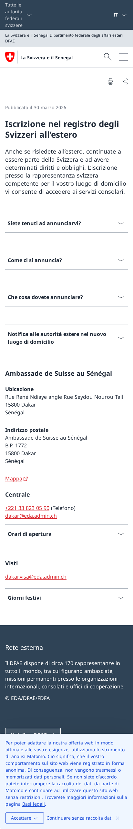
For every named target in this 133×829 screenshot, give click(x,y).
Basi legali (33, 804)
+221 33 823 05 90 (27, 508)
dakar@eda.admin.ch (31, 515)
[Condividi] (125, 81)
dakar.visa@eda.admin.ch (35, 576)
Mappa (13, 478)
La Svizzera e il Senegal (46, 57)
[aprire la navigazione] (123, 57)
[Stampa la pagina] (110, 81)
